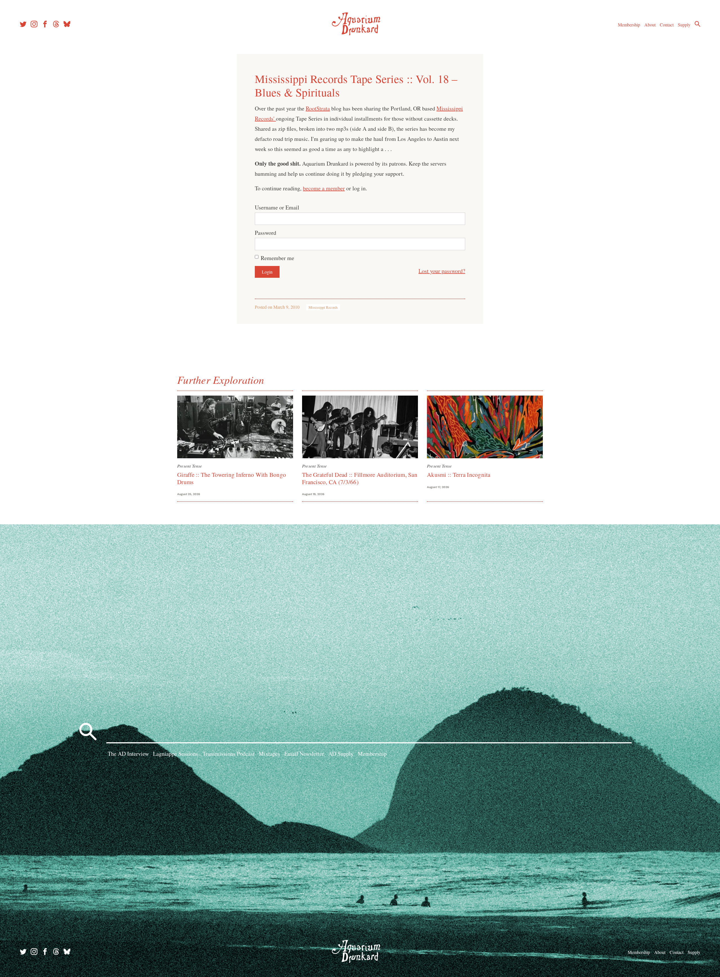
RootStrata (318, 108)
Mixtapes (269, 753)
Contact (667, 25)
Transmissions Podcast (228, 753)
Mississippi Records (323, 307)
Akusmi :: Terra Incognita (458, 475)
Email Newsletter (304, 753)
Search (697, 24)
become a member (324, 188)
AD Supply (341, 753)
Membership (629, 25)
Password (265, 232)
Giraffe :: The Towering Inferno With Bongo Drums (231, 478)
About (650, 25)
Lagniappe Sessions (175, 753)
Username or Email (277, 207)
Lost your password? (441, 271)
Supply (684, 25)
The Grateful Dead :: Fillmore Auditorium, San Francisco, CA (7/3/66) (359, 478)
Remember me (277, 258)
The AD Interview (128, 753)
